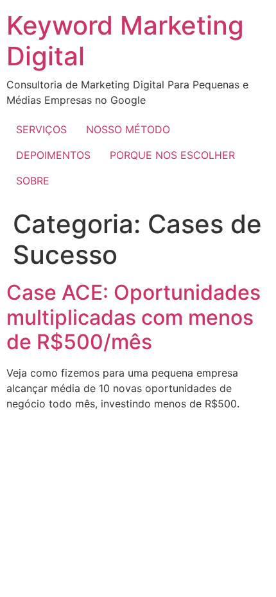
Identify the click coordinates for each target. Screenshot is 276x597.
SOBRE (32, 180)
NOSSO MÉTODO (128, 129)
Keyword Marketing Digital (125, 41)
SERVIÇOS (41, 129)
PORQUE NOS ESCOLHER (172, 155)
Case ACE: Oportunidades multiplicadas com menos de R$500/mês (133, 317)
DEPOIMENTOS (53, 155)
